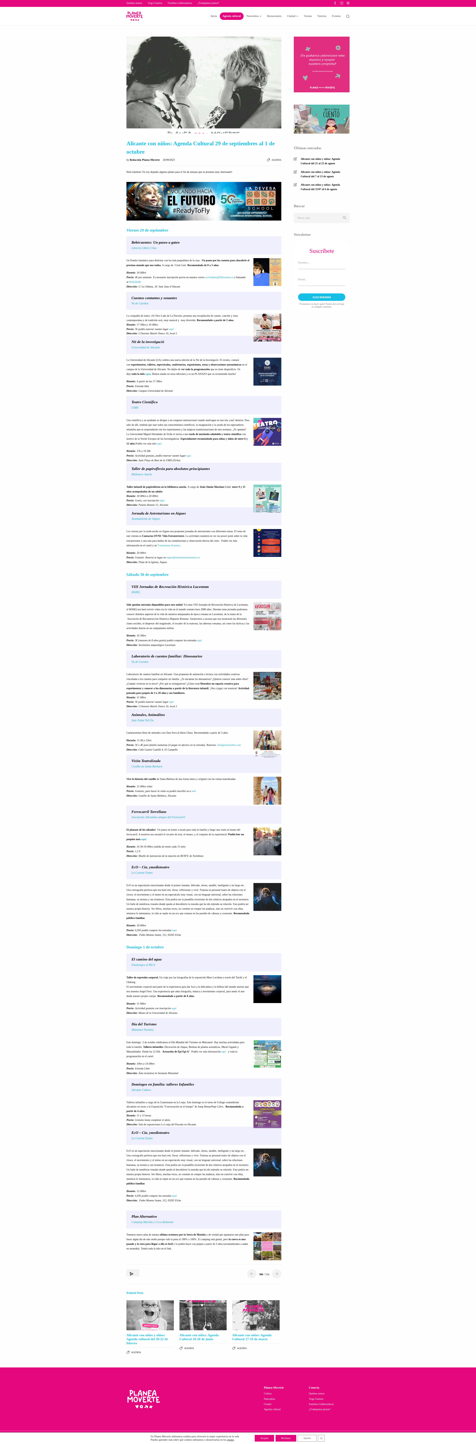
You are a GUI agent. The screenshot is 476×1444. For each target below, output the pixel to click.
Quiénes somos (134, 3)
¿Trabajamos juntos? (208, 3)
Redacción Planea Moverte (145, 160)
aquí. (159, 443)
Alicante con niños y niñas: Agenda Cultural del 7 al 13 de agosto (320, 174)
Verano (308, 16)
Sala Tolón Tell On (142, 720)
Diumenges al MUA (143, 964)
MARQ (135, 592)
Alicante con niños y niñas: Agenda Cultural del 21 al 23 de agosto (320, 161)
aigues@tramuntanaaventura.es (183, 557)
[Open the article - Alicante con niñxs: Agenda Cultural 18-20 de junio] (203, 1315)
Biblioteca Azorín (141, 474)
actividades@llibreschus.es (219, 277)
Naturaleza (252, 16)
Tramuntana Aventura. (169, 545)
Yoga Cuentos (155, 3)
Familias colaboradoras (180, 3)
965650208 (135, 282)
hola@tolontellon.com (229, 745)
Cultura (268, 1393)
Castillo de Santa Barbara (146, 766)
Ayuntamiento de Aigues (145, 518)
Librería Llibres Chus (144, 248)
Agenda (276, 160)
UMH (134, 407)
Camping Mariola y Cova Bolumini (152, 1222)
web (193, 791)
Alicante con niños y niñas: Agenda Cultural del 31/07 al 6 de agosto (320, 187)
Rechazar (286, 1438)
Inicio (214, 16)
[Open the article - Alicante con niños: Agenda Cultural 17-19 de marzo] (256, 1315)
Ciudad (291, 16)
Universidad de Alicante (145, 347)
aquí (171, 329)
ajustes (230, 1439)
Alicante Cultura (141, 1090)
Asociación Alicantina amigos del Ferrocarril (158, 817)
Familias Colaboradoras (321, 1404)
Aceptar (264, 1438)
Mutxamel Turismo (142, 1029)
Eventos (336, 16)
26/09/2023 (169, 160)
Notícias (321, 16)
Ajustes (307, 1438)
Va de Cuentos (139, 303)
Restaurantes (274, 16)
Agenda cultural (232, 16)
